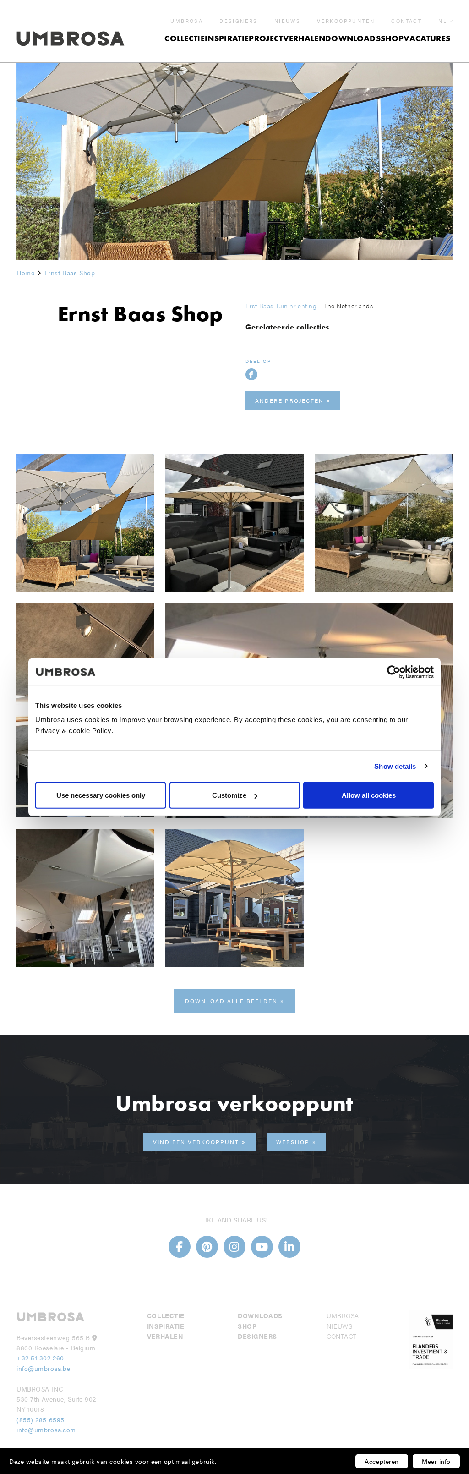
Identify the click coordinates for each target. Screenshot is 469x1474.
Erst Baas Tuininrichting (280, 305)
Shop (392, 38)
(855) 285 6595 (41, 1419)
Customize (229, 795)
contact (406, 21)
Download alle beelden (231, 1001)
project (266, 38)
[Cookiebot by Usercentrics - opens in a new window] (394, 672)
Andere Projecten (289, 400)
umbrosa (186, 21)
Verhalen (304, 38)
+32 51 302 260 (40, 1357)
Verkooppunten (346, 21)
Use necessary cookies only (100, 795)
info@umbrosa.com (46, 1429)
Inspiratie (227, 38)
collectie (184, 38)
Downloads (353, 38)
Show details (395, 766)
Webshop (293, 1142)
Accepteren (382, 1461)
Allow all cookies (369, 795)
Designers (238, 21)
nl (442, 20)
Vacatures (427, 38)
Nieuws (287, 21)
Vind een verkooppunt (196, 1142)
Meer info (436, 1461)
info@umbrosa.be (43, 1368)
